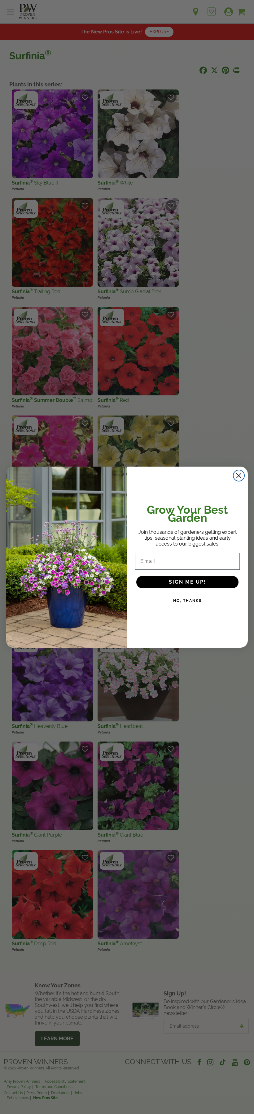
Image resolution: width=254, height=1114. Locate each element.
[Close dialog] (239, 475)
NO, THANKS (187, 600)
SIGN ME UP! (187, 582)
